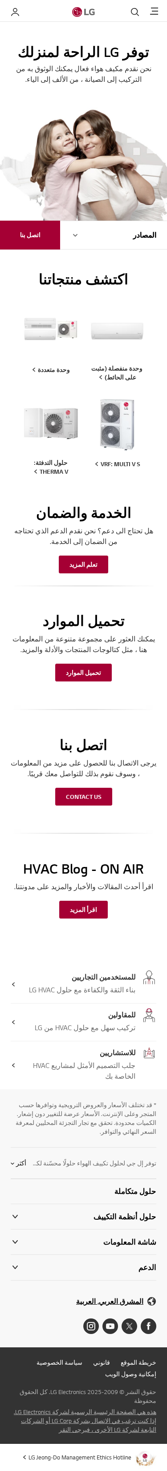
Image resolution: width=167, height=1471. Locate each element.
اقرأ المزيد (83, 910)
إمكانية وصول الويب (130, 1374)
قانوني (101, 1362)
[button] (83, 1191)
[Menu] (154, 11)
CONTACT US (84, 797)
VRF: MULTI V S (120, 464)
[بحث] (135, 12)
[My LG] (15, 12)
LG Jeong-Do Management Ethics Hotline (80, 1457)
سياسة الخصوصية (59, 1362)
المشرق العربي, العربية (109, 1301)
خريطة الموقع (138, 1362)
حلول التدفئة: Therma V (51, 467)
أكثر (21, 1163)
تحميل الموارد (83, 673)
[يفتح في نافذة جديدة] (148, 1326)
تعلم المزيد (83, 564)
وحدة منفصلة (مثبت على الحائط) (117, 372)
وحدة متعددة (54, 370)
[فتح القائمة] (75, 235)
